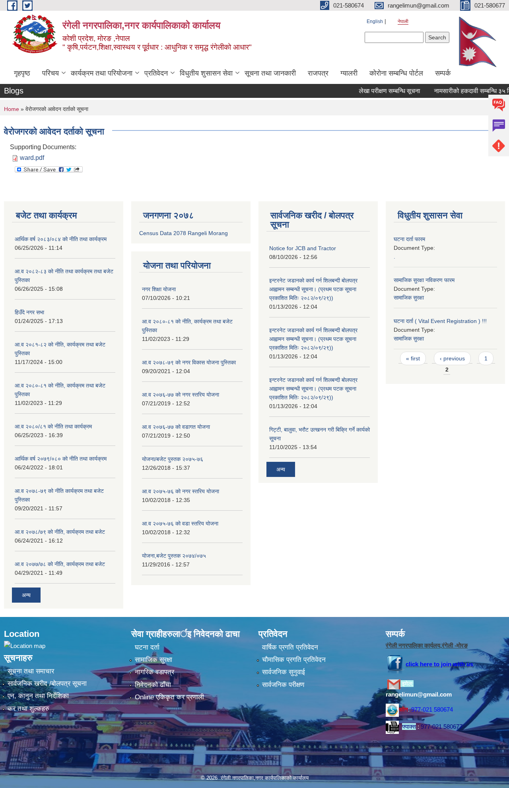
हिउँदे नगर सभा (29, 312)
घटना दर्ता (147, 647)
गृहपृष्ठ (22, 73)
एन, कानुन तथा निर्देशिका (38, 696)
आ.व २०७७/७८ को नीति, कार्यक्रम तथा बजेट (60, 564)
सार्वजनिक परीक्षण (283, 685)
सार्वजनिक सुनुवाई (283, 672)
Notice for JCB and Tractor (302, 248)
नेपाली (403, 21)
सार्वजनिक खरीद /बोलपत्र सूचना (47, 683)
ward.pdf (32, 157)
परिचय (50, 73)
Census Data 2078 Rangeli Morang (183, 233)
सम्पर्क (443, 73)
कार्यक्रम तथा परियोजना (101, 73)
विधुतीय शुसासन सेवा (206, 73)
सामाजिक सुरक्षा (409, 297)
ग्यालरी (348, 73)
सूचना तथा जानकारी (270, 73)
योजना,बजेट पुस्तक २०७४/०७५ (174, 556)
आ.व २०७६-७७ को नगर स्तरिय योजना (180, 394)
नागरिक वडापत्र (154, 672)
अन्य (26, 595)
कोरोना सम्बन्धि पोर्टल (396, 73)
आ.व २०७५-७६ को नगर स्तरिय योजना (180, 491)
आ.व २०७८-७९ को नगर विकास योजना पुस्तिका (189, 362)
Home (11, 109)
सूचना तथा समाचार (31, 671)
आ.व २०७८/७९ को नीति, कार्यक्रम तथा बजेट (60, 532)
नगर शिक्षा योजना (159, 289)
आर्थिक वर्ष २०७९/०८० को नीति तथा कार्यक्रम (61, 458)
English (375, 21)
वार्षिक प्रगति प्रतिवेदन (290, 647)
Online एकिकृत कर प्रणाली (169, 697)
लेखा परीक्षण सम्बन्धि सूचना (377, 91)
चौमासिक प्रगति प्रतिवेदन (294, 659)
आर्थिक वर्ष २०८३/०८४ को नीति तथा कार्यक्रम (61, 239)
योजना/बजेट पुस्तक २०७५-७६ (172, 459)
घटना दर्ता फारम (409, 239)
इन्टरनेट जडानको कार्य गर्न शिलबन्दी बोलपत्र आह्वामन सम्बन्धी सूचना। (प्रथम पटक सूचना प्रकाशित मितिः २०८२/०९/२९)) (313, 289)
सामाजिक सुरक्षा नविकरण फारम (424, 280)
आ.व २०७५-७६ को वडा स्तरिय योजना (180, 523)
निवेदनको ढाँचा (153, 685)
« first (413, 358)
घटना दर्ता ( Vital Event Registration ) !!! (440, 321)
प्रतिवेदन (156, 73)
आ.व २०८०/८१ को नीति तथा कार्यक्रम (53, 426)
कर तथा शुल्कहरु (28, 708)
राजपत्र (318, 73)
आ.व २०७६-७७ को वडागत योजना (176, 427)
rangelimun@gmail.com (419, 694)
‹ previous (452, 358)
